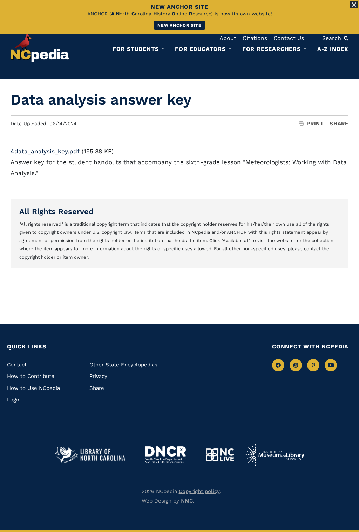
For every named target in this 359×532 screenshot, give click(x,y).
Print (315, 124)
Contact (17, 364)
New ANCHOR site (179, 25)
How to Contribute (30, 376)
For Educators (200, 49)
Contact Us (288, 38)
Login (14, 400)
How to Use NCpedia (33, 388)
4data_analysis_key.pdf (45, 151)
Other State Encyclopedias (123, 364)
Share (339, 124)
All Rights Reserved (56, 211)
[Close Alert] (354, 4)
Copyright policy (199, 491)
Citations (255, 38)
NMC (187, 501)
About (227, 38)
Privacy (98, 376)
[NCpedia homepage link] (40, 47)
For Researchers (271, 49)
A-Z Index (332, 49)
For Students (136, 49)
